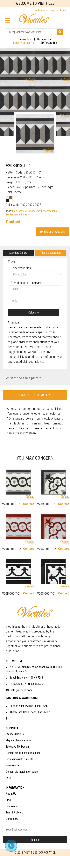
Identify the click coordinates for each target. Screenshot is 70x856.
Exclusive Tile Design (17, 746)
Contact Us (12, 818)
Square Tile (25, 39)
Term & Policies (14, 812)
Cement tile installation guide (22, 771)
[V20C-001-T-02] (52, 527)
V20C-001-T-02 (46, 549)
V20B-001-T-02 (11, 549)
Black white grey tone (24, 211)
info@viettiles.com (21, 690)
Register (35, 839)
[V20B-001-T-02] (17, 527)
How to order (13, 765)
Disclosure (12, 806)
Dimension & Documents (19, 759)
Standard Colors (18, 252)
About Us (11, 793)
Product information (35, 395)
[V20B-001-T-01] (17, 482)
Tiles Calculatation (50, 252)
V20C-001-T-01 (46, 504)
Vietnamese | (42, 10)
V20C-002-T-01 (46, 593)
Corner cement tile (47, 211)
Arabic (63, 10)
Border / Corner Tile (23, 42)
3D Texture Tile (49, 42)
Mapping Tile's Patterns (18, 740)
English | (55, 10)
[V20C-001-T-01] (52, 482)
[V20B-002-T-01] (17, 571)
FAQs (8, 778)
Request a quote (54, 231)
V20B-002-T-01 (11, 593)
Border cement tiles (16, 214)
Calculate (33, 312)
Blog (8, 799)
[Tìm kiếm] (60, 32)
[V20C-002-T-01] (52, 571)
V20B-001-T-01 (11, 504)
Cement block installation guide (23, 752)
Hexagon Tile (44, 39)
